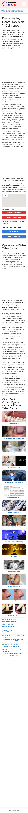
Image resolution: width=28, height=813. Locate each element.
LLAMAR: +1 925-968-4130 (14, 217)
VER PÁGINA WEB (14, 231)
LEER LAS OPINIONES (14, 236)
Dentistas (3, 10)
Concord (3, 11)
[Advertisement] (14, 65)
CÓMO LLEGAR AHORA (14, 212)
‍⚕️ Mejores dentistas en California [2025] (14, 10)
